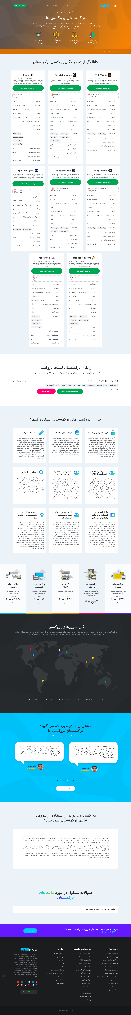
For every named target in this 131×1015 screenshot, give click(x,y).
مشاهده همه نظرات (65, 788)
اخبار (62, 963)
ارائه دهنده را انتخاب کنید (103, 88)
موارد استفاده (58, 5)
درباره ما (61, 960)
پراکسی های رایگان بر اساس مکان (107, 976)
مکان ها (67, 5)
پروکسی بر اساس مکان (111, 957)
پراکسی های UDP (65, 585)
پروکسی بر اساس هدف (111, 966)
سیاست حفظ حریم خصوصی (55, 973)
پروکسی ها (84, 5)
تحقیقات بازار (87, 993)
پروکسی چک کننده (46, 391)
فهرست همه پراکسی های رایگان (70, 391)
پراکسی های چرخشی (91, 585)
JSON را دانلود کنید (112, 381)
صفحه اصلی (114, 51)
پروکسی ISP (54, 137)
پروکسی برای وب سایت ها (110, 963)
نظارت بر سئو (87, 986)
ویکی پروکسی (113, 983)
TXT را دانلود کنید (100, 381)
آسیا (107, 51)
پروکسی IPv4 (102, 134)
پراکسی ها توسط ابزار (111, 970)
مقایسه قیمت (87, 990)
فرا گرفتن (48, 5)
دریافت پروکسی (21, 5)
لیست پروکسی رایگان (111, 973)
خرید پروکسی (30, 930)
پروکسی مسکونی (64, 137)
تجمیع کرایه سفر (86, 983)
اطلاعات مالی (60, 980)
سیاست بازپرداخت (58, 976)
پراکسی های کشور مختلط (83, 966)
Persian (25, 992)
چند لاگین (88, 1000)
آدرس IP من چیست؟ (58, 957)
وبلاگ (62, 966)
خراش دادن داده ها (85, 996)
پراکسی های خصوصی (39, 585)
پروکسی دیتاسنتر (55, 140)
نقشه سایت (60, 983)
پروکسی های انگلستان (84, 976)
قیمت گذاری (74, 5)
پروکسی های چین (85, 980)
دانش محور (114, 980)
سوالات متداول (113, 990)
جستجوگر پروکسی (58, 953)
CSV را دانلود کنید (89, 381)
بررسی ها (115, 986)
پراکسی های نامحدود (13, 585)
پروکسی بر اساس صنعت (110, 960)
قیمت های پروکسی (112, 953)
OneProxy (61, 1010)
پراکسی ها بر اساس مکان (65, 12)
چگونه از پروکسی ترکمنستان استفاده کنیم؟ (100, 909)
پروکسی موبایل (17, 140)
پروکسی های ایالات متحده (83, 970)
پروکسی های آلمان (85, 973)
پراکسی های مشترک (118, 585)
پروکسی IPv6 (92, 134)
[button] (67, 780)
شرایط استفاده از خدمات (56, 970)
